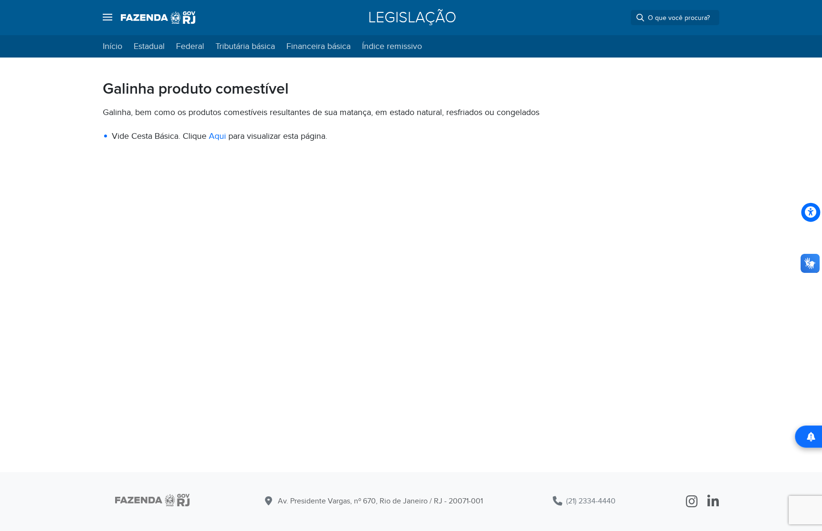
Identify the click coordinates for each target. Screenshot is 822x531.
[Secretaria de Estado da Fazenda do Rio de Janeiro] (158, 17)
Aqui (217, 136)
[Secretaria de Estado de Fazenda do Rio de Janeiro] (152, 502)
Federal (190, 46)
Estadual (149, 46)
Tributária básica (245, 46)
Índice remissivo (392, 46)
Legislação (412, 18)
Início (112, 46)
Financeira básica (318, 46)
